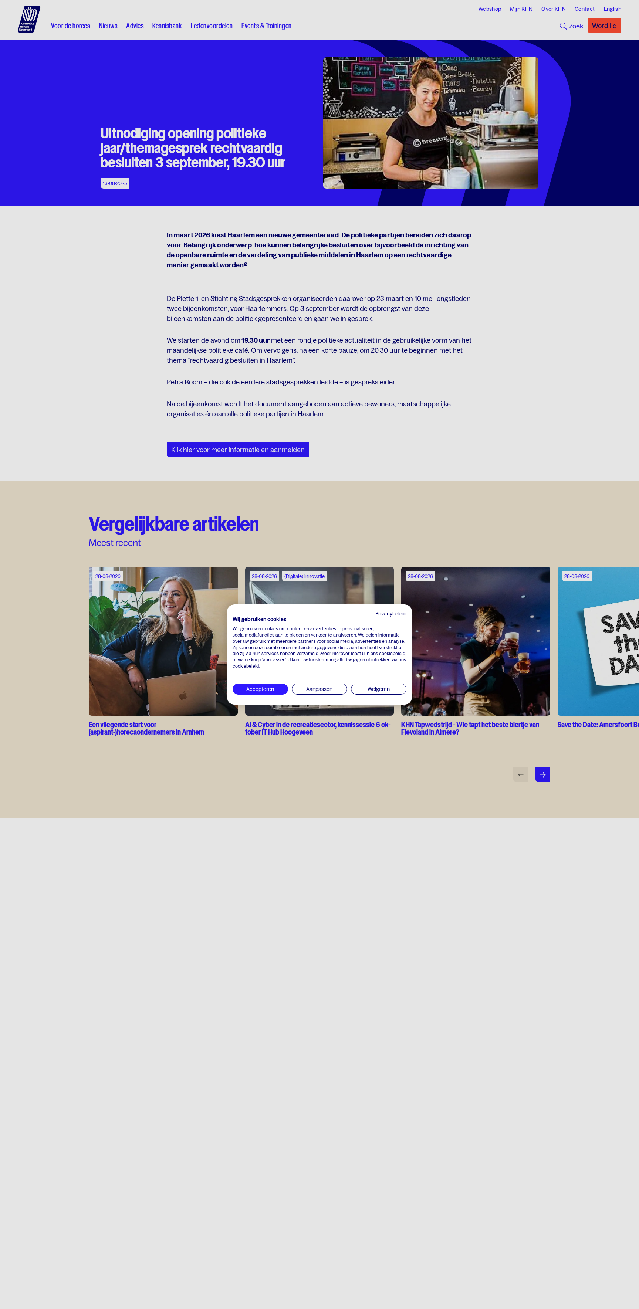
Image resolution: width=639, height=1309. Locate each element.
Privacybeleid (390, 613)
